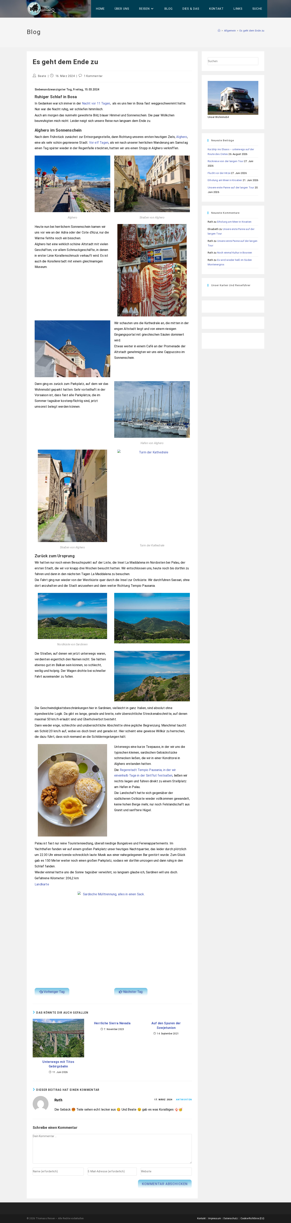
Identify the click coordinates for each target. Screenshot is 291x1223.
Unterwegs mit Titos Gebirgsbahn (58, 1064)
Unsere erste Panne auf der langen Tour (231, 187)
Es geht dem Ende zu (252, 30)
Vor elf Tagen (99, 142)
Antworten (184, 1099)
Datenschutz (230, 1218)
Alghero (181, 137)
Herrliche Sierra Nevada (112, 1023)
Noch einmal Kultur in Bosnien (234, 252)
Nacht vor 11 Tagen (96, 103)
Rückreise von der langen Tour (225, 161)
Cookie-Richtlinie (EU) (252, 1218)
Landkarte (42, 884)
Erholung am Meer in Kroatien (225, 180)
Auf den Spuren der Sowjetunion (166, 1025)
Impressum (214, 1218)
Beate (42, 76)
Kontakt (201, 1218)
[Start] (219, 30)
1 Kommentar (93, 76)
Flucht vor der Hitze (219, 173)
